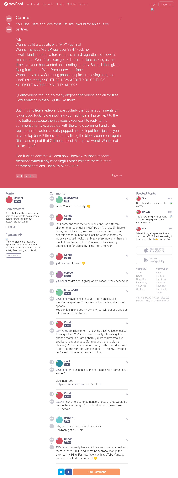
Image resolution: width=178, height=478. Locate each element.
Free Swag (141, 282)
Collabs (71, 4)
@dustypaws (63, 263)
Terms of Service (161, 300)
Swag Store (142, 279)
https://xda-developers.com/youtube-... (81, 384)
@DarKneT (62, 447)
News (139, 276)
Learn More (13, 255)
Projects (160, 276)
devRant (140, 297)
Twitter (159, 292)
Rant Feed (32, 4)
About (139, 272)
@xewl (60, 401)
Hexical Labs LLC (161, 297)
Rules (158, 272)
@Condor (61, 281)
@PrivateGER (64, 330)
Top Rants (47, 4)
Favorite (117, 175)
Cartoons (160, 282)
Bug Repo (161, 279)
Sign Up (166, 4)
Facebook (161, 289)
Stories (60, 4)
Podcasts (161, 285)
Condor (23, 18)
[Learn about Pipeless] (7, 239)
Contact (140, 289)
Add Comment (96, 472)
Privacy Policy (143, 300)
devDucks (141, 285)
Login (152, 4)
